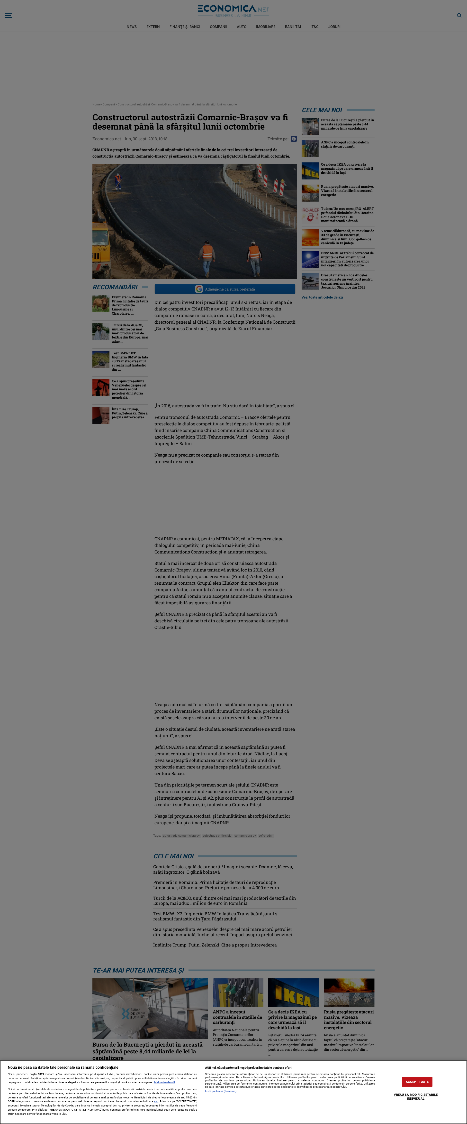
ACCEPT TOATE (417, 1082)
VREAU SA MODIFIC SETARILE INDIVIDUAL (416, 1097)
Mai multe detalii (164, 1082)
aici (156, 1101)
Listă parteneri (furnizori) (220, 1091)
